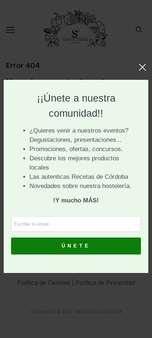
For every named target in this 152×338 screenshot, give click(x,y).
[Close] (142, 71)
